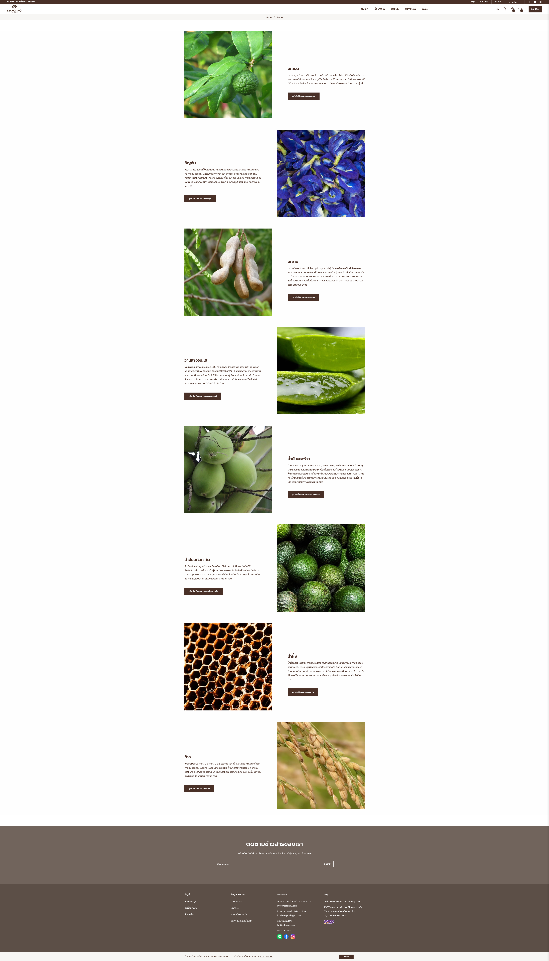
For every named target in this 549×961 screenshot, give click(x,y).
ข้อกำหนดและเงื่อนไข (241, 921)
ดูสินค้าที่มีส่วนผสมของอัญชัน (200, 198)
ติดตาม (498, 2)
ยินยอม (346, 956)
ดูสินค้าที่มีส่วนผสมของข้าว (199, 788)
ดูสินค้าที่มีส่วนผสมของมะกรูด (303, 96)
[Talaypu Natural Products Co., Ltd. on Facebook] (286, 936)
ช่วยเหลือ (189, 914)
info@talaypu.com (287, 906)
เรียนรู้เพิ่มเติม (266, 956)
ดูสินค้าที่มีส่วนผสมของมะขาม (303, 297)
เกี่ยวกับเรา (236, 901)
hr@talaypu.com (286, 925)
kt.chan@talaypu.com (289, 915)
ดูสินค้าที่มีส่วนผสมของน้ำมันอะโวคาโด (203, 591)
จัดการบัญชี (190, 901)
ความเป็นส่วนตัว (239, 914)
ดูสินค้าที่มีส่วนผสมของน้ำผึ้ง (303, 692)
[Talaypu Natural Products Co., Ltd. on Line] (279, 936)
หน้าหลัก (269, 17)
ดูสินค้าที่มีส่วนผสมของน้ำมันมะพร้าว (306, 494)
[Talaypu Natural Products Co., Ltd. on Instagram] (293, 936)
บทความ (235, 908)
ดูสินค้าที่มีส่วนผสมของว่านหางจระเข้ (203, 396)
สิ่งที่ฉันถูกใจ (190, 908)
